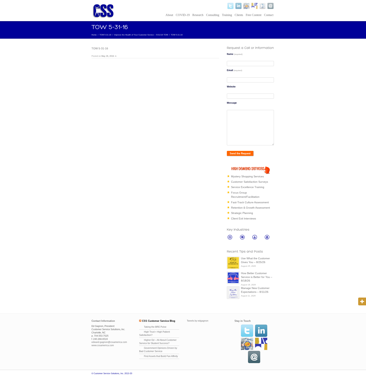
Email (234, 70)
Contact (268, 15)
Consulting (212, 15)
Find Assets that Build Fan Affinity (161, 356)
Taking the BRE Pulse (155, 327)
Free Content (253, 15)
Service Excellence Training (247, 187)
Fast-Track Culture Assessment (250, 202)
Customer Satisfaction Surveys (249, 181)
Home (94, 35)
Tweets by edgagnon (197, 320)
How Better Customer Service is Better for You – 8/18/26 (256, 277)
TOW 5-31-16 (105, 35)
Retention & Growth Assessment (250, 207)
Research (197, 15)
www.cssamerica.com (103, 345)
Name (234, 54)
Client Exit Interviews (243, 218)
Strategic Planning (242, 213)
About (169, 15)
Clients (239, 15)
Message (232, 103)
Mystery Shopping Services (247, 176)
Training (227, 15)
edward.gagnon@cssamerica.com (109, 342)
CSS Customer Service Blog (158, 320)
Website (231, 86)
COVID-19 (183, 15)
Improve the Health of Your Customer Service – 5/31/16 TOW (141, 35)
